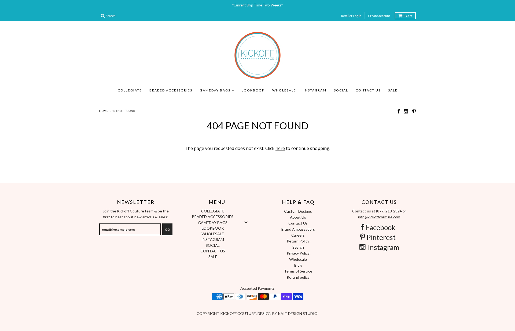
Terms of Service (298, 271)
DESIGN (265, 313)
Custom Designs (298, 211)
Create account (379, 16)
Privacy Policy (298, 253)
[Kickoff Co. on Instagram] (406, 111)
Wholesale (298, 259)
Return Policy (298, 241)
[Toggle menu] (245, 222)
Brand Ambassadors (298, 229)
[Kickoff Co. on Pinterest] (414, 111)
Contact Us (298, 223)
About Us (298, 217)
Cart (407, 16)
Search (298, 247)
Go (167, 229)
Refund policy (298, 277)
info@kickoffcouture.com (379, 217)
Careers (298, 235)
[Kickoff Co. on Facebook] (398, 111)
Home (103, 110)
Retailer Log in (351, 16)
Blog (298, 265)
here (280, 148)
